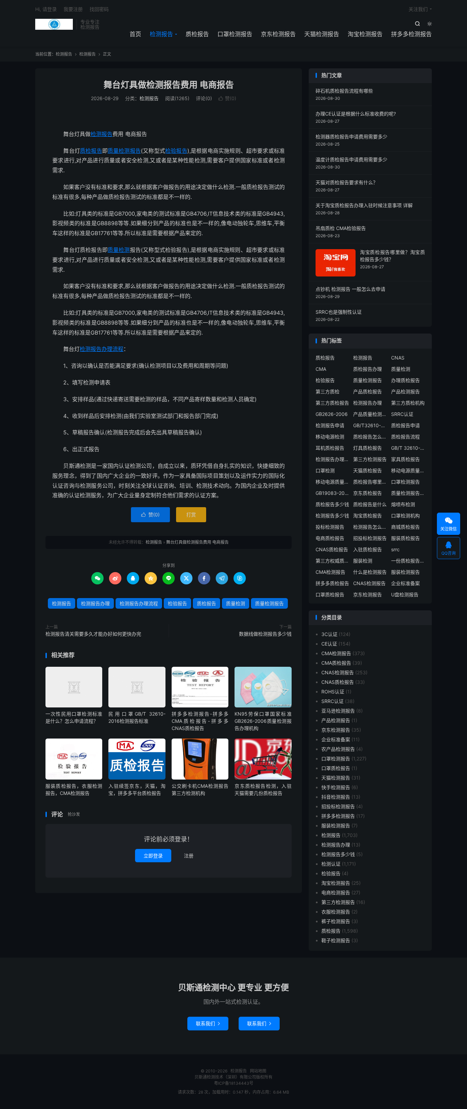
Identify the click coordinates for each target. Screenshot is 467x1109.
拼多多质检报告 (332, 583)
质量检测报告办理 (408, 493)
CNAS (397, 358)
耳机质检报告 (330, 448)
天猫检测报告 (321, 34)
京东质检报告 (367, 493)
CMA (321, 369)
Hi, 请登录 (46, 9)
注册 (189, 855)
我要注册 (73, 9)
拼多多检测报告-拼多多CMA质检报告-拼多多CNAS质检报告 (200, 721)
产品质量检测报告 (370, 414)
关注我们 (418, 9)
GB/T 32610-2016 (408, 448)
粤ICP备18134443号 (233, 1083)
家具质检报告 (405, 459)
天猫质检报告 (367, 470)
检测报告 (54, 24)
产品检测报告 (405, 391)
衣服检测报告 (335, 912)
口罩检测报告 (234, 34)
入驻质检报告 (367, 549)
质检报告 (197, 34)
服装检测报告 (405, 572)
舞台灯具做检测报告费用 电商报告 (169, 85)
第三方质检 (327, 391)
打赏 (191, 514)
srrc (395, 549)
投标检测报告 (330, 527)
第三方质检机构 (408, 403)
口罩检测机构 (405, 515)
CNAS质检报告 (332, 549)
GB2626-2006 (332, 414)
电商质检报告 (330, 538)
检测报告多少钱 (332, 515)
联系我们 (208, 1023)
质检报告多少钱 (332, 504)
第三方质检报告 (332, 403)
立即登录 (153, 855)
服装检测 (362, 561)
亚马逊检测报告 (338, 711)
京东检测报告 (278, 34)
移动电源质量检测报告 (408, 470)
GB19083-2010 (333, 493)
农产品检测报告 (338, 749)
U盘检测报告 (404, 594)
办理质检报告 (405, 380)
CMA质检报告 (336, 663)
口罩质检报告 (330, 594)
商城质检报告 (405, 527)
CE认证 (329, 644)
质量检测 (119, 249)
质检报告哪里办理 (370, 482)
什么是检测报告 (370, 572)
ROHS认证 (332, 691)
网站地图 (258, 1070)
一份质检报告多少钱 (408, 561)
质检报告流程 (405, 436)
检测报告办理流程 (101, 349)
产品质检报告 (367, 391)
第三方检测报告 (370, 459)
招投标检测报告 (370, 538)
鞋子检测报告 (335, 940)
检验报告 (176, 150)
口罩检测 (325, 470)
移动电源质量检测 (333, 482)
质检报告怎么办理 (370, 436)
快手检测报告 (335, 787)
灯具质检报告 (367, 448)
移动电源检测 (330, 436)
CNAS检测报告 (369, 583)
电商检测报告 (335, 892)
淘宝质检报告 (367, 515)
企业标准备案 (405, 583)
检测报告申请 (330, 425)
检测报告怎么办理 (370, 527)
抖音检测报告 (335, 797)
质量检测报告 (124, 150)
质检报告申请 (405, 425)
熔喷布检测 (403, 504)
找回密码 (99, 9)
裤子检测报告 (335, 921)
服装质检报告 (405, 538)
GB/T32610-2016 (370, 425)
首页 (135, 34)
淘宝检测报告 (365, 34)
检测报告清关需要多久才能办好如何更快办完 (93, 634)
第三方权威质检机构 (333, 561)
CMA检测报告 (330, 572)
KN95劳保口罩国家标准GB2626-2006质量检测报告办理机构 (263, 721)
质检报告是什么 (370, 504)
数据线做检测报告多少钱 (265, 634)
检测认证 (331, 864)
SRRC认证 (402, 414)
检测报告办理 (95, 603)
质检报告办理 (367, 369)
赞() (227, 98)
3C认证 (329, 634)
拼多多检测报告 (411, 34)
